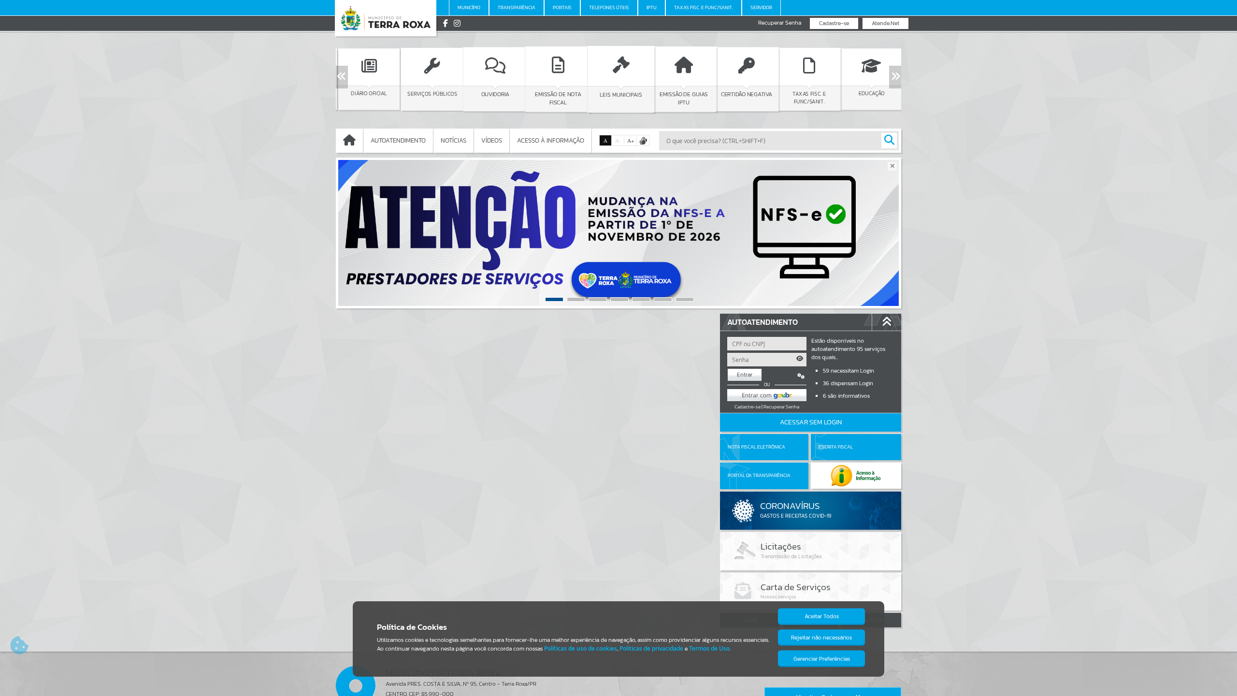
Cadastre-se (834, 23)
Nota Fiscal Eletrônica (756, 446)
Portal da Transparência (759, 475)
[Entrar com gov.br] (766, 395)
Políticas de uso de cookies (580, 648)
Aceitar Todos (822, 616)
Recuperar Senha (779, 23)
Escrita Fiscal (836, 446)
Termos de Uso (709, 648)
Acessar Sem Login (811, 422)
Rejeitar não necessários (821, 637)
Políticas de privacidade (651, 648)
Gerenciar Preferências (821, 658)
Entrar (744, 374)
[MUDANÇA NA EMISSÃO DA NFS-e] (618, 233)
